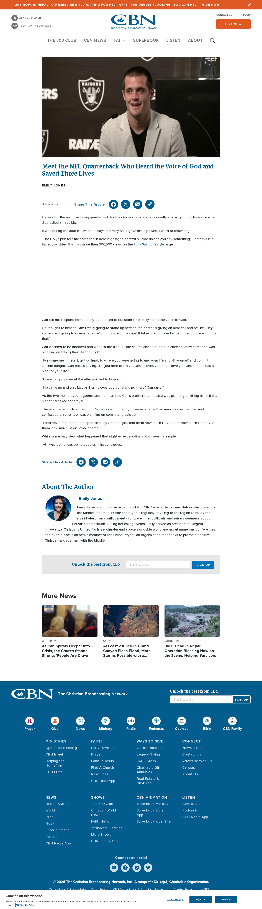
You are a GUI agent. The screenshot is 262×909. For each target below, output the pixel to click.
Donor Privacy (99, 889)
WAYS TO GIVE (150, 741)
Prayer (96, 754)
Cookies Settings (184, 889)
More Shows (101, 835)
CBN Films (54, 772)
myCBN (204, 889)
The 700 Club (61, 40)
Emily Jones (54, 185)
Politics (51, 837)
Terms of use (57, 889)
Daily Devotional (105, 748)
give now (233, 24)
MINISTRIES (55, 741)
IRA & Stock (146, 761)
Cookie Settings (175, 899)
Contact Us (224, 15)
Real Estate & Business (148, 781)
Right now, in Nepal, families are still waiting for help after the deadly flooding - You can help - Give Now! (115, 4)
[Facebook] (113, 204)
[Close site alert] (249, 4)
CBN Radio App (195, 817)
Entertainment (57, 830)
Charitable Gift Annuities (149, 769)
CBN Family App (104, 841)
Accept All (226, 899)
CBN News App (58, 843)
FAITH (120, 40)
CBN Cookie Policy (124, 889)
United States (56, 804)
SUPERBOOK (146, 40)
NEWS (50, 797)
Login (247, 15)
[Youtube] (114, 867)
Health (50, 823)
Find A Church (102, 767)
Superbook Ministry (152, 804)
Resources (100, 774)
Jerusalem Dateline (107, 828)
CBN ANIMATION (152, 797)
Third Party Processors (155, 889)
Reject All (200, 899)
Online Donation (150, 748)
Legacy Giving (148, 754)
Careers (188, 767)
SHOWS (98, 797)
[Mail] (137, 204)
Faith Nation (101, 821)
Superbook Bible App (150, 812)
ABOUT (195, 40)
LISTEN (173, 40)
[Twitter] (125, 204)
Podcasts (190, 810)
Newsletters (192, 748)
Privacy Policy (78, 889)
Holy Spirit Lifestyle (149, 244)
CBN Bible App (103, 781)
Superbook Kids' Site (154, 821)
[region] (131, 899)
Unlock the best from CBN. (96, 564)
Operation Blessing (61, 748)
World (50, 810)
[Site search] (212, 42)
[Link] (150, 204)
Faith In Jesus (102, 761)
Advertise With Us (197, 761)
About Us (190, 774)
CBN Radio (191, 804)
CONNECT (191, 741)
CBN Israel (54, 754)
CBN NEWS (95, 40)
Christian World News (103, 812)
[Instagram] (136, 867)
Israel (49, 817)
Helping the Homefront (55, 763)
